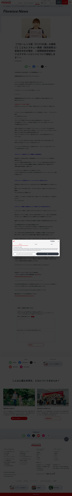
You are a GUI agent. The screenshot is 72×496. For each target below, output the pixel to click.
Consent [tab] (20, 244)
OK (47, 253)
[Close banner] (58, 241)
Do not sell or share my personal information (24, 253)
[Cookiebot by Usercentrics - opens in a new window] (51, 241)
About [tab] (52, 244)
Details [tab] (36, 244)
